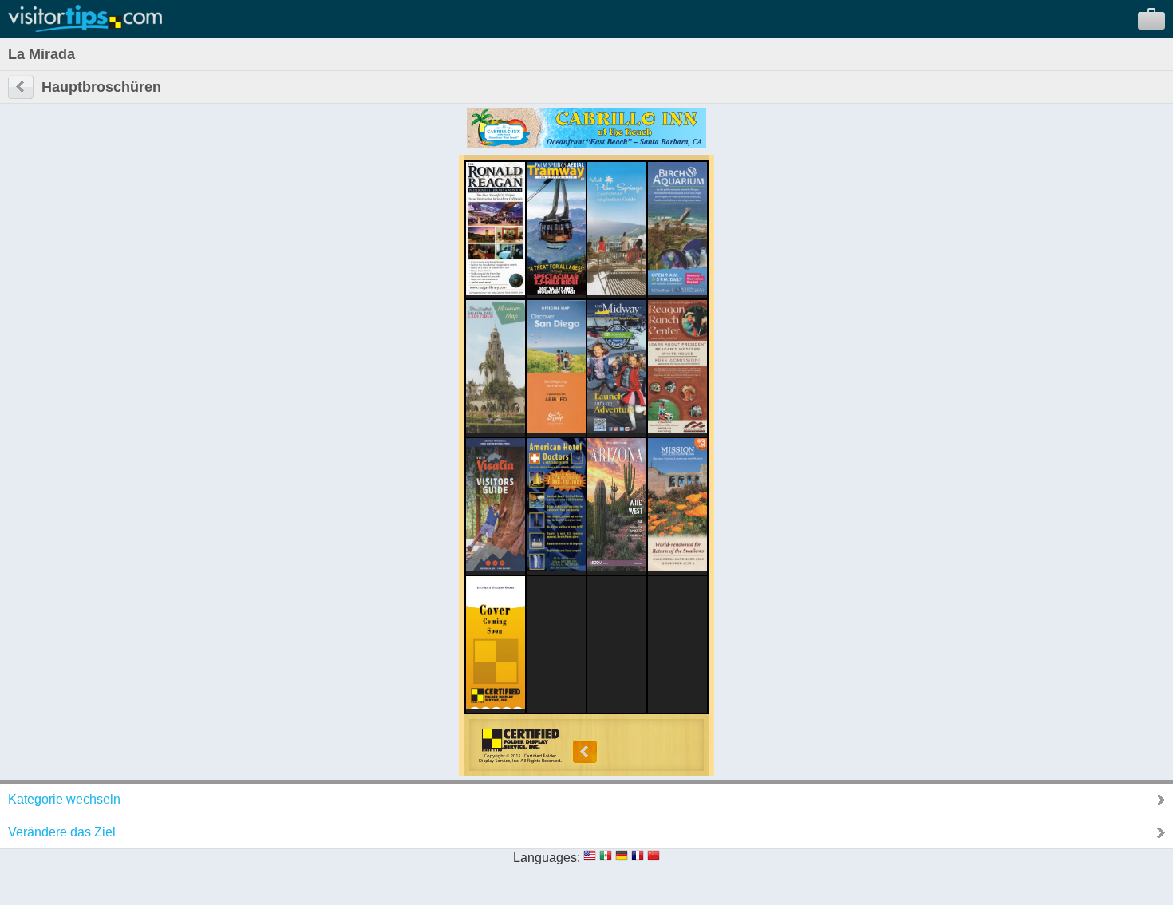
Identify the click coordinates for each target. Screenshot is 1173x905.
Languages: (546, 857)
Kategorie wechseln (64, 799)
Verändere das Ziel (62, 832)
